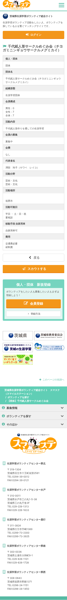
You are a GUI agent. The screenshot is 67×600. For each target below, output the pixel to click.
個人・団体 (11, 58)
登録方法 (35, 313)
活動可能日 (11, 206)
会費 (7, 147)
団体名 (9, 71)
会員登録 (36, 303)
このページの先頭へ (53, 379)
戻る (36, 257)
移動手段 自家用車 (15, 223)
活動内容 (10, 121)
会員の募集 (11, 134)
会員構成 (10, 101)
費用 (7, 236)
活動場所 (10, 190)
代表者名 (10, 160)
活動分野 (10, 173)
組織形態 (10, 88)
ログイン (35, 34)
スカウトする (36, 268)
